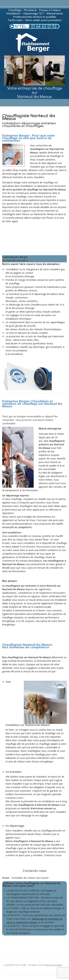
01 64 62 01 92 (44, 27)
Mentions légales (54, 965)
